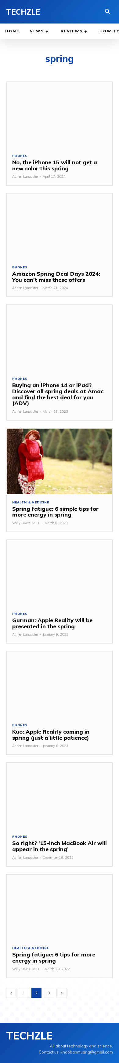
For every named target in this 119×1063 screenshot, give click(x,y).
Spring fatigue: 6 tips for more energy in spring (53, 957)
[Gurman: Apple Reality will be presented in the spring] (59, 573)
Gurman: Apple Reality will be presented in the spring (52, 623)
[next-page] (61, 993)
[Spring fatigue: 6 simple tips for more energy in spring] (59, 461)
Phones (19, 156)
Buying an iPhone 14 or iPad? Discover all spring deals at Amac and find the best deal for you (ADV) (57, 394)
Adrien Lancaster (25, 176)
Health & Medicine (30, 502)
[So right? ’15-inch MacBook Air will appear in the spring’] (59, 796)
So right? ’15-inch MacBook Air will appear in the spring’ (59, 846)
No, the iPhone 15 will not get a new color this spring (54, 165)
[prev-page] (11, 993)
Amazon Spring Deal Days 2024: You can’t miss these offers (56, 276)
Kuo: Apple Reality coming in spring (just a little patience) (50, 734)
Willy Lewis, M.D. (26, 523)
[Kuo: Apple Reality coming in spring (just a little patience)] (59, 684)
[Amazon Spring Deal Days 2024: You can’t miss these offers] (59, 226)
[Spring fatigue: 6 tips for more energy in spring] (59, 907)
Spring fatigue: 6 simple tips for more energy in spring (55, 511)
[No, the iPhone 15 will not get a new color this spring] (59, 115)
